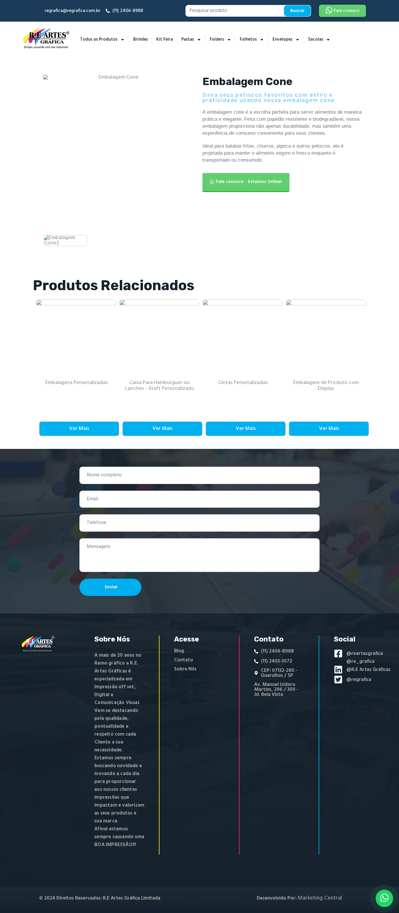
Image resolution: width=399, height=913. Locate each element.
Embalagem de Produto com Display (326, 385)
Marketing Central (320, 898)
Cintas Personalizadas (243, 382)
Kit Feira (164, 39)
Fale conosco (347, 10)
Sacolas (315, 39)
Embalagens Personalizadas (76, 382)
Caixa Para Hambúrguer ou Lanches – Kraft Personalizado (159, 385)
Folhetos (248, 39)
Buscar (297, 11)
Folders (217, 39)
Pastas (187, 39)
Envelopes (282, 39)
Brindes (140, 39)
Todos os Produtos (98, 39)
